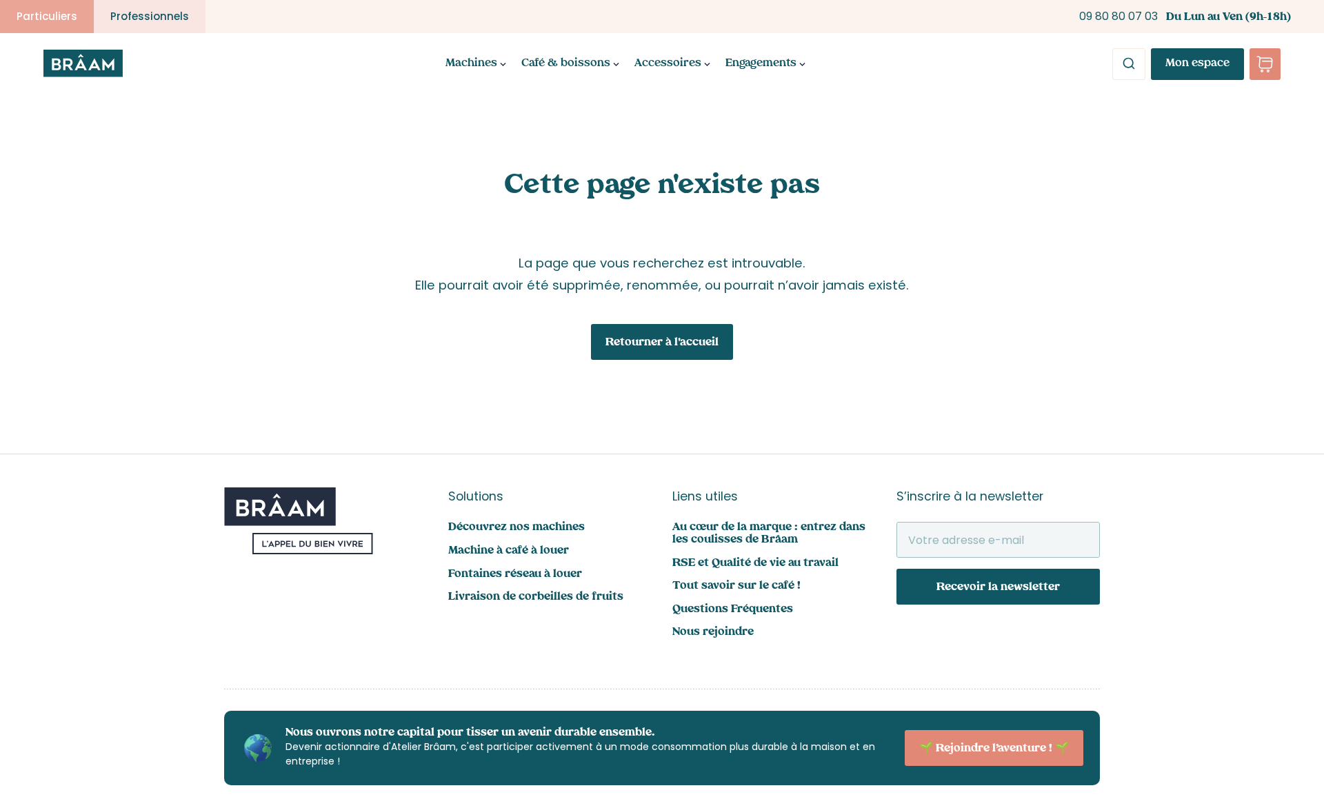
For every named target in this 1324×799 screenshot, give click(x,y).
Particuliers (47, 16)
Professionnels (149, 16)
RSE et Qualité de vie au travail (755, 564)
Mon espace (1197, 64)
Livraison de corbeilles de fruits (535, 597)
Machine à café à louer (508, 551)
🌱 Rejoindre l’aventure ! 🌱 (994, 749)
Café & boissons (565, 64)
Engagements (760, 64)
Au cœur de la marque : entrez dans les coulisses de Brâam (768, 534)
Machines (471, 64)
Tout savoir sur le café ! (736, 586)
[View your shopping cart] (1265, 63)
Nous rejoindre (713, 633)
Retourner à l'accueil (662, 343)
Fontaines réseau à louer (515, 575)
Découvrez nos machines (516, 528)
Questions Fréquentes (732, 610)
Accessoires (667, 64)
